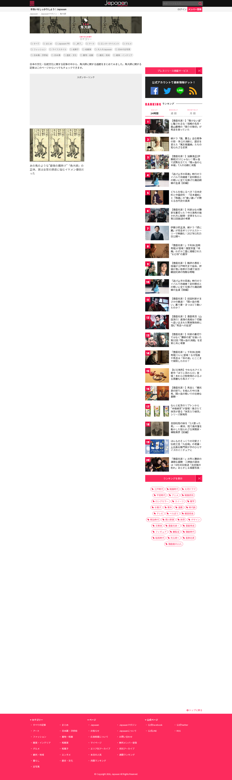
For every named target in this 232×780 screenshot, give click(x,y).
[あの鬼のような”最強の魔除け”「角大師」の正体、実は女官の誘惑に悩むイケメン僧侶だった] (57, 146)
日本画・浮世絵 (41, 55)
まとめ (49, 43)
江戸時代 (158, 489)
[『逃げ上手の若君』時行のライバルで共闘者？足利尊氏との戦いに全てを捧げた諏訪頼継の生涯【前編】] (157, 180)
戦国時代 (173, 489)
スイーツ (179, 501)
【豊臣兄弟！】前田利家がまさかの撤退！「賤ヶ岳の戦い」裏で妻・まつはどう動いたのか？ (186, 303)
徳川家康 (169, 519)
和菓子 (76, 49)
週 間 (173, 112)
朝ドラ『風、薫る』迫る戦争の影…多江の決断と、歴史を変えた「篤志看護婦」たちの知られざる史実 (186, 142)
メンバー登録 (194, 9)
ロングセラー (162, 501)
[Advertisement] (57, 101)
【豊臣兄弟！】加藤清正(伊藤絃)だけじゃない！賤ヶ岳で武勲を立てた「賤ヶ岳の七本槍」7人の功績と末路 (186, 160)
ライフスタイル (59, 49)
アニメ (175, 495)
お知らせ (95, 730)
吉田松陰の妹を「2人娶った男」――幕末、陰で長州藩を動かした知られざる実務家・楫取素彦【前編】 (186, 427)
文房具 (158, 525)
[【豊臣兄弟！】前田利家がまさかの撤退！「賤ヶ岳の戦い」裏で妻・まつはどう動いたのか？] (157, 304)
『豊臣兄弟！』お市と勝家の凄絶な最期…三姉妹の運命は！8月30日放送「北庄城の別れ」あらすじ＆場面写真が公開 (186, 464)
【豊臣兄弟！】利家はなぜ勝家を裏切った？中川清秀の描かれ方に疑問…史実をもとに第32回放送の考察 (186, 214)
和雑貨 (88, 49)
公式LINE (180, 91)
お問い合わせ (125, 736)
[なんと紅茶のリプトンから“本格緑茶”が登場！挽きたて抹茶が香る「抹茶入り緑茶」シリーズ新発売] (157, 411)
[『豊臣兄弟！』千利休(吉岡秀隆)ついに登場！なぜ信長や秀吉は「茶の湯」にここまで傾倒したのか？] (157, 358)
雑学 (192, 501)
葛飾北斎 (190, 537)
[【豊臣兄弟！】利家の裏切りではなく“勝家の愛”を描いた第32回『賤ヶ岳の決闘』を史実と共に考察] (157, 340)
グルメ (129, 43)
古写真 (36, 766)
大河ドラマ (190, 489)
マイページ (96, 742)
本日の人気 (96, 754)
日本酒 (57, 55)
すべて (37, 43)
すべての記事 (39, 724)
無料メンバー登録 (128, 742)
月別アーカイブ (127, 748)
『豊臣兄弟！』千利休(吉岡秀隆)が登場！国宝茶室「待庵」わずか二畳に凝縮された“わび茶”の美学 (186, 249)
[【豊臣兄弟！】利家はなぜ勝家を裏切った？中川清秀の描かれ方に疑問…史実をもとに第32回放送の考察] (157, 215)
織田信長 (189, 513)
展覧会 (176, 531)
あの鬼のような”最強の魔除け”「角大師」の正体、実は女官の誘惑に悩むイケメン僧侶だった (57, 169)
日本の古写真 (124, 49)
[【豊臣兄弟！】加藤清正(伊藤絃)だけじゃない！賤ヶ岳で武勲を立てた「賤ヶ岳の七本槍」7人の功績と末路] (157, 162)
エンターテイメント (110, 43)
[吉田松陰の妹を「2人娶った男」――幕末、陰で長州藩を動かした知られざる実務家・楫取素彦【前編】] (157, 429)
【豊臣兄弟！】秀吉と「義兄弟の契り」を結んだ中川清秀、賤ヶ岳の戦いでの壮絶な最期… (186, 392)
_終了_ (79, 43)
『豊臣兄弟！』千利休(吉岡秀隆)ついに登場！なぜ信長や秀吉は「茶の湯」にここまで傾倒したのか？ (186, 356)
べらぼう (173, 513)
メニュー (32, 3)
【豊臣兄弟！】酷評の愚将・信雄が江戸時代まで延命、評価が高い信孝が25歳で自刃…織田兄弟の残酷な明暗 (186, 267)
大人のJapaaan (104, 49)
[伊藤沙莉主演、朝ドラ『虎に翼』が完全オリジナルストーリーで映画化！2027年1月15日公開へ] (157, 233)
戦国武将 (189, 495)
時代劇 (192, 507)
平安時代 (161, 495)
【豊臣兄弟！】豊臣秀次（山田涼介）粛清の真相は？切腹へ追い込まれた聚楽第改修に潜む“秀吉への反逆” (186, 320)
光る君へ (175, 537)
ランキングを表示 (172, 478)
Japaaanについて (128, 730)
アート (92, 43)
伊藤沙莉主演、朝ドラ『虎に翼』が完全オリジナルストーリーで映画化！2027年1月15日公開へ (186, 231)
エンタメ (66, 754)
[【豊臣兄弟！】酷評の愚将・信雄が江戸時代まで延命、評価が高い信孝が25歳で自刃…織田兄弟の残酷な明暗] (157, 269)
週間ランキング (127, 754)
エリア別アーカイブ (100, 748)
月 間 (193, 112)
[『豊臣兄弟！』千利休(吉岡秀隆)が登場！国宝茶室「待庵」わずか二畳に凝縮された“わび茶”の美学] (157, 251)
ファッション (40, 49)
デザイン (195, 519)
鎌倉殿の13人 (175, 544)
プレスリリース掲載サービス (172, 70)
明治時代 (154, 519)
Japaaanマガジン (49, 13)
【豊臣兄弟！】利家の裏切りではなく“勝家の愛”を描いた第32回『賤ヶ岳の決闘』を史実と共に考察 (186, 338)
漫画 (180, 507)
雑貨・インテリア (124, 55)
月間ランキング (98, 760)
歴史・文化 (72, 55)
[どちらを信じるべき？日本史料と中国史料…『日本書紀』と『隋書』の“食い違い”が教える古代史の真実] (157, 198)
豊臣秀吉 (190, 525)
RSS (193, 91)
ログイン (182, 9)
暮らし (36, 760)
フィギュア (160, 531)
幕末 (169, 507)
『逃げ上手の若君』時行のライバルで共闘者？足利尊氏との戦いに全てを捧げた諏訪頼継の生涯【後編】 (186, 285)
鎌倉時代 (190, 531)
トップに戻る (195, 710)
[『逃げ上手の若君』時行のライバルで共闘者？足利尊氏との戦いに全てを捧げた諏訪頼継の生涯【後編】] (157, 287)
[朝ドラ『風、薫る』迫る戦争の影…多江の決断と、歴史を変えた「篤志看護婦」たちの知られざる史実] (157, 144)
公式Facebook (154, 91)
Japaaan (116, 3)
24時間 (154, 112)
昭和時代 (159, 537)
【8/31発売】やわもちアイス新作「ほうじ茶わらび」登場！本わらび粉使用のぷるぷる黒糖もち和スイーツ (186, 374)
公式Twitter (167, 91)
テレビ (160, 513)
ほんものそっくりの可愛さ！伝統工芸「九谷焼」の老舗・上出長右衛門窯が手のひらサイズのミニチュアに (186, 445)
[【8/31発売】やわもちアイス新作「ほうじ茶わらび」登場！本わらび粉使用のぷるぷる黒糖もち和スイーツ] (157, 376)
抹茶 (182, 519)
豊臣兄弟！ (173, 525)
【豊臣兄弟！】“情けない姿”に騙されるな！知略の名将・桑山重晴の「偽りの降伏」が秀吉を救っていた (186, 125)
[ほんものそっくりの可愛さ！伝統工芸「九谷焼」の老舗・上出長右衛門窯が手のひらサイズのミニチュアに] (157, 447)
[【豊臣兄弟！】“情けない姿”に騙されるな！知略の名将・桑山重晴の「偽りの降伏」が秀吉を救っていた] (157, 126)
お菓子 (158, 507)
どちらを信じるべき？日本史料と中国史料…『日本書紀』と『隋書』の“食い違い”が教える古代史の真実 (186, 196)
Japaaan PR (64, 43)
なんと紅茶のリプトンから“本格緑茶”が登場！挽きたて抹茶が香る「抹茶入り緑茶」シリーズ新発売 (186, 409)
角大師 (63, 13)
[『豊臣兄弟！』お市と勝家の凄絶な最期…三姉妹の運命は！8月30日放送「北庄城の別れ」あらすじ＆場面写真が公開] (157, 465)
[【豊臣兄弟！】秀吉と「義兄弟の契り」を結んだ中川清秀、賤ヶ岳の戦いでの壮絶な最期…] (157, 393)
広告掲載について (99, 736)
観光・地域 (105, 55)
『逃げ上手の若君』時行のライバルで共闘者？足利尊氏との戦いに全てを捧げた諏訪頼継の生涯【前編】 (186, 178)
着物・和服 (88, 55)
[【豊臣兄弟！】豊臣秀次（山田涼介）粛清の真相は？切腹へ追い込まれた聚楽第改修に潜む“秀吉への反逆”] (157, 322)
